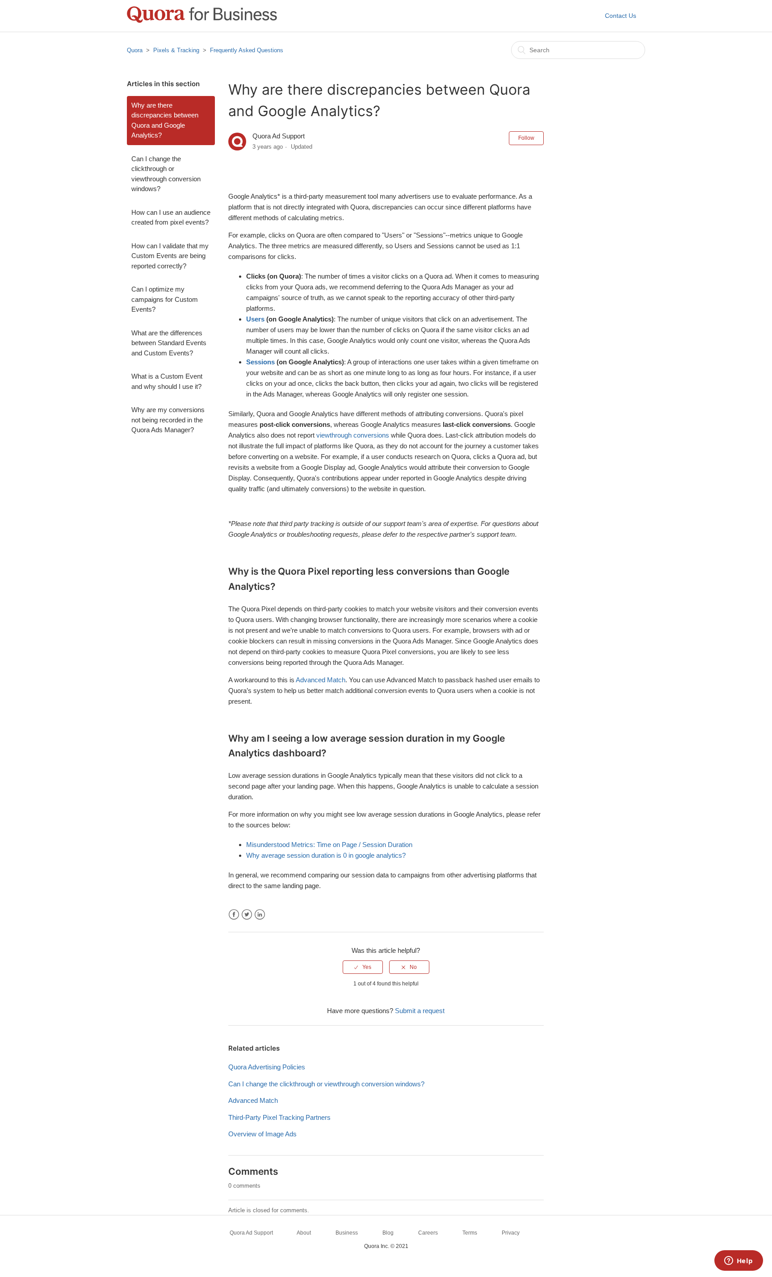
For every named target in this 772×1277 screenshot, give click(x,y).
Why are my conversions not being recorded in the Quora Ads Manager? (168, 420)
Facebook (233, 914)
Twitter (246, 914)
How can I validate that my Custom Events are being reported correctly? (170, 256)
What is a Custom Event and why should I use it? (166, 381)
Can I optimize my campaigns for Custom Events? (164, 299)
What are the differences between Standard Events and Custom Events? (168, 343)
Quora (135, 50)
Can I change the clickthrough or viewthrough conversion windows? (166, 174)
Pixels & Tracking (176, 50)
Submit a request (420, 1010)
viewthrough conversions (352, 435)
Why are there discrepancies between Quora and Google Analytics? (164, 120)
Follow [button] (526, 138)
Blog (388, 1233)
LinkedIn (259, 914)
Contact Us (620, 15)
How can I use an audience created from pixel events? (170, 217)
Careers (428, 1233)
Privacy (511, 1233)
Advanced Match (320, 680)
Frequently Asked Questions (246, 50)
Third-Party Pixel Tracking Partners (279, 1117)
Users (255, 319)
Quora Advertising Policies (266, 1067)
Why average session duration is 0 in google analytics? (326, 855)
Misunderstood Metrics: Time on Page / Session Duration (329, 844)
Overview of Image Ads (262, 1134)
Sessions (260, 362)
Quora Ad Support (251, 1233)
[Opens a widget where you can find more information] (738, 1261)
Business (347, 1233)
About (304, 1233)
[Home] (202, 20)
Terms (469, 1233)
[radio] (363, 967)
